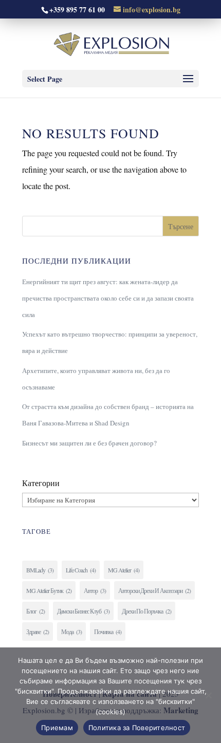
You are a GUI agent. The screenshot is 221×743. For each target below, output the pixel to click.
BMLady (39, 570)
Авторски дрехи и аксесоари (154, 590)
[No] (208, 695)
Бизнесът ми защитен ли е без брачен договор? (89, 443)
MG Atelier (123, 570)
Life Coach (81, 570)
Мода (71, 631)
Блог (35, 611)
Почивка (107, 631)
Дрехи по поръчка (146, 611)
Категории (41, 482)
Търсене (180, 226)
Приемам (57, 727)
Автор (95, 590)
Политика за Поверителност (136, 727)
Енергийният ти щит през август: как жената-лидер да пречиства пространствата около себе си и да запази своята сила (108, 298)
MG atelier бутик (48, 590)
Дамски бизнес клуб (83, 611)
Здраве (37, 631)
